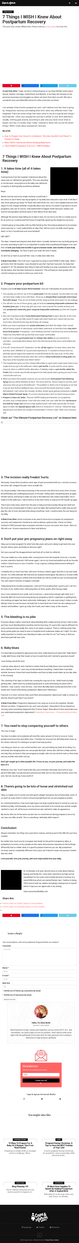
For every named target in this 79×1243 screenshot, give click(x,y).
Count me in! (41, 1080)
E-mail (5, 975)
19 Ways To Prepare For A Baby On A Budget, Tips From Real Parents (20, 1145)
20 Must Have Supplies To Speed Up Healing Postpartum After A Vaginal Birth (59, 1188)
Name (5, 968)
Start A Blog (20, 1183)
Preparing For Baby (20, 1139)
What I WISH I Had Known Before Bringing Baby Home (28, 142)
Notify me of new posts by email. (18, 995)
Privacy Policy (49, 1240)
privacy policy (50, 27)
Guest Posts (8, 11)
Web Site (6, 983)
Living (59, 1139)
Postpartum (59, 1183)
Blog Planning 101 (20, 1186)
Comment (6, 946)
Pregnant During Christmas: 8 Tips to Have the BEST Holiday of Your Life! (59, 1145)
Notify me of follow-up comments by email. (22, 991)
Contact (56, 1240)
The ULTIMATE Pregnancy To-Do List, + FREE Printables (27, 146)
